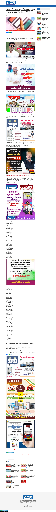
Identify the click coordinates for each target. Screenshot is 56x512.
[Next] (43, 41)
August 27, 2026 (13, 473)
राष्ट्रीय (10, 6)
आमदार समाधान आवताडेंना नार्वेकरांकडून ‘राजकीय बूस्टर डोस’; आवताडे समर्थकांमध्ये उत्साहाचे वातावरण (30, 481)
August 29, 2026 (13, 467)
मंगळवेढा (19, 6)
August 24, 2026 (13, 483)
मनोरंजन (29, 6)
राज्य (12, 6)
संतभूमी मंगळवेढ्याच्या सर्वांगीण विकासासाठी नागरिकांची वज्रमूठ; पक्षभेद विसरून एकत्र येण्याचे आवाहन (15, 476)
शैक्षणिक (33, 6)
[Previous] (42, 41)
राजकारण (23, 6)
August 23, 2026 (28, 482)
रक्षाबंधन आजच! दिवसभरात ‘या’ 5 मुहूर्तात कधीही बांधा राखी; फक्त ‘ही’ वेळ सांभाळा (45, 28)
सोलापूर (15, 6)
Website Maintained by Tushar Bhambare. (12, 510)
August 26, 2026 (28, 478)
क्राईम (26, 6)
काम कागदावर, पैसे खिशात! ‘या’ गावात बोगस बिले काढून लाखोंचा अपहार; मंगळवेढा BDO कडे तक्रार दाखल (30, 470)
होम (7, 6)
